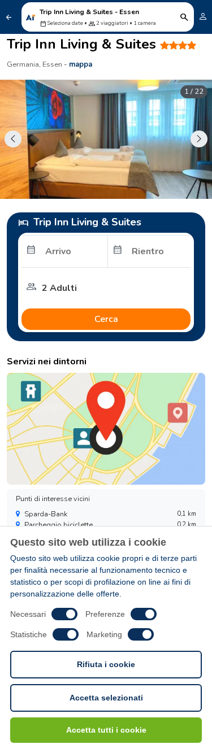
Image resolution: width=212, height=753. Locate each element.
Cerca (106, 319)
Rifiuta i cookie (106, 664)
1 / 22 (194, 91)
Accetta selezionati (106, 697)
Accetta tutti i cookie (106, 729)
